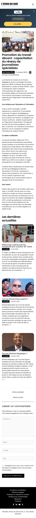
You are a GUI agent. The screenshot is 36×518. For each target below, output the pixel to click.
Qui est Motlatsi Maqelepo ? (14, 353)
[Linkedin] (16, 504)
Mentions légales (18, 492)
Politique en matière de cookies (18, 494)
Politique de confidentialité (18, 497)
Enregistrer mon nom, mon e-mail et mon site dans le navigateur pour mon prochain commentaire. (18, 468)
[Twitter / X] (22, 504)
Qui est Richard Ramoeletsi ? (15, 299)
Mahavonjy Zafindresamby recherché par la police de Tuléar (17, 246)
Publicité (18, 501)
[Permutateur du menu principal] (33, 4)
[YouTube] (19, 504)
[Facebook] (13, 504)
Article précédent (18, 392)
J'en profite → (18, 24)
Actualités (8, 72)
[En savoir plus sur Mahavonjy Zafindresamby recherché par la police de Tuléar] (18, 233)
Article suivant (18, 397)
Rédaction (18, 499)
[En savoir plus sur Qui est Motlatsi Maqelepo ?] (18, 342)
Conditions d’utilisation (18, 490)
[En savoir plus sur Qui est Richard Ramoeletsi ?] (18, 287)
